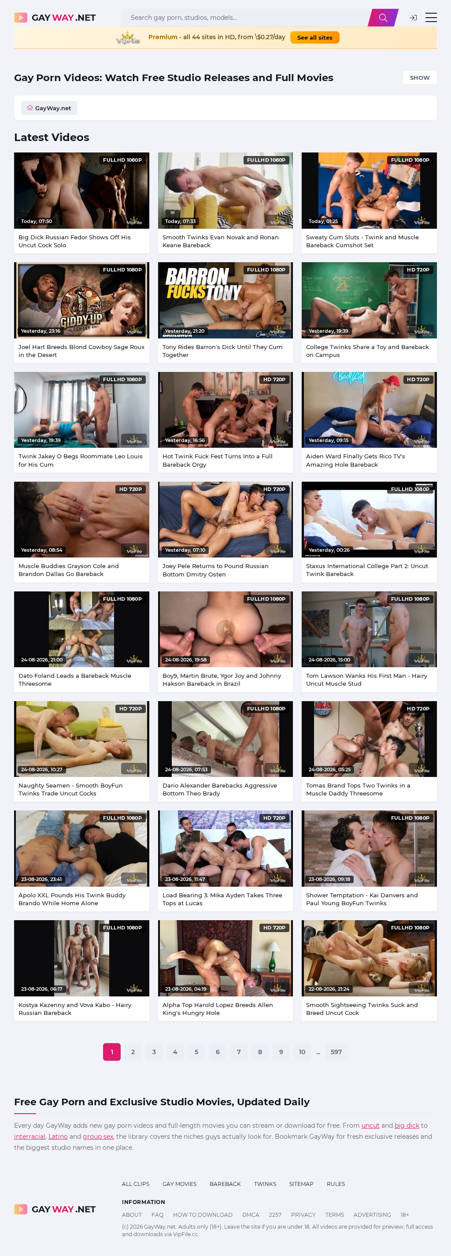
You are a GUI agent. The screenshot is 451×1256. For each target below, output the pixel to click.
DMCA (250, 1214)
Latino (58, 1137)
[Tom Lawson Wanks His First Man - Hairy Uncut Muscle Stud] (369, 629)
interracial (29, 1137)
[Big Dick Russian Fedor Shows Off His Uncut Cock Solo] (81, 190)
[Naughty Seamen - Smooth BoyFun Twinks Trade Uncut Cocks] (81, 739)
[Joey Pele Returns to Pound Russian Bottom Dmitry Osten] (225, 520)
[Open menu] (431, 17)
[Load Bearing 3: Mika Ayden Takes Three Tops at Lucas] (225, 848)
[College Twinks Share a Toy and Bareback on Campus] (369, 300)
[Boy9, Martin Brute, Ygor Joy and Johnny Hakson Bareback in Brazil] (225, 629)
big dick (407, 1126)
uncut (371, 1126)
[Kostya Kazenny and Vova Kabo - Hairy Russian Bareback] (81, 958)
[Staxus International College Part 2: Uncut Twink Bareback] (369, 519)
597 (336, 1052)
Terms (334, 1214)
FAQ (157, 1214)
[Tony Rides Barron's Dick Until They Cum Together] (225, 300)
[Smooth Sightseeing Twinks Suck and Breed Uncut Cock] (369, 958)
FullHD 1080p (122, 160)
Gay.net (64, 17)
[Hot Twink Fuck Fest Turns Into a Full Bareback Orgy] (225, 410)
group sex (98, 1137)
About (132, 1214)
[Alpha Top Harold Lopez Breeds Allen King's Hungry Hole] (225, 958)
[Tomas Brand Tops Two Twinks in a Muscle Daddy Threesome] (369, 739)
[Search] (383, 17)
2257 (275, 1214)
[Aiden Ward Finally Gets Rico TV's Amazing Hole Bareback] (369, 410)
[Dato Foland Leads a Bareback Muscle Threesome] (81, 629)
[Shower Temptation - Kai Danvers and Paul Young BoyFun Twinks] (369, 848)
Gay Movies (179, 1184)
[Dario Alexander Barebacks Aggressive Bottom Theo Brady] (225, 739)
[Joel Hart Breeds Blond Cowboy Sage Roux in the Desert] (81, 300)
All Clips (135, 1184)
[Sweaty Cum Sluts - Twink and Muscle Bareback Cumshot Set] (369, 190)
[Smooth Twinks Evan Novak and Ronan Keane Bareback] (225, 190)
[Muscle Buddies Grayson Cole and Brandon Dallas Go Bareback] (81, 519)
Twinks (265, 1184)
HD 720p (418, 270)
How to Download (203, 1214)
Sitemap (301, 1184)
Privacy (303, 1214)
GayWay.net (53, 107)
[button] (413, 18)
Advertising (372, 1214)
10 (302, 1052)
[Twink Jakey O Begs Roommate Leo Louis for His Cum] (81, 410)
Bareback (225, 1184)
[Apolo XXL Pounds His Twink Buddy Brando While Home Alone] (81, 848)
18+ (405, 1214)
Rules (336, 1184)
